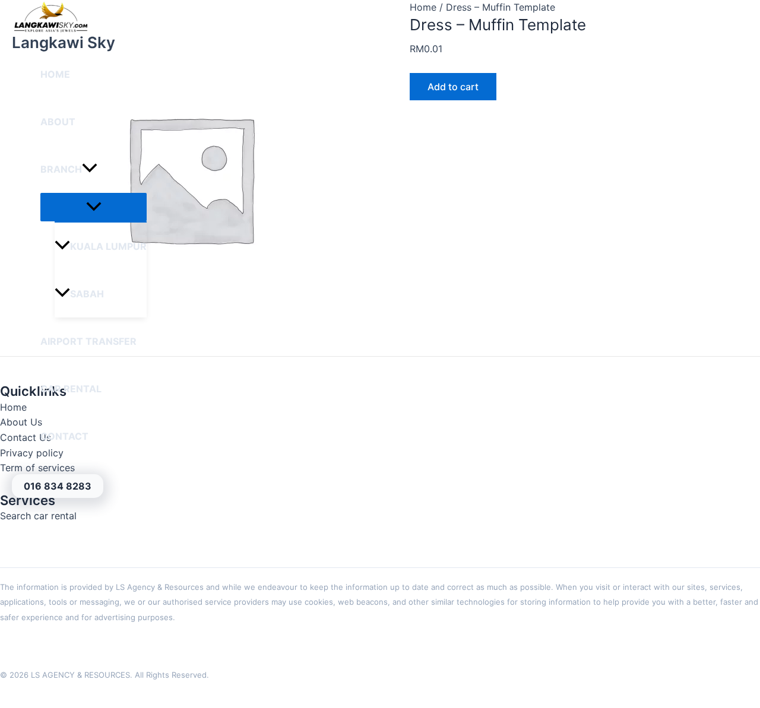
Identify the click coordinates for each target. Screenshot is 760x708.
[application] (89, 169)
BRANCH (61, 169)
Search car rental (38, 516)
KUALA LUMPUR (108, 246)
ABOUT (57, 122)
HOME (55, 74)
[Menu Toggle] (93, 207)
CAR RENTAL (71, 389)
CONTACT (64, 436)
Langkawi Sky (63, 42)
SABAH (87, 294)
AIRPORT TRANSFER (88, 341)
